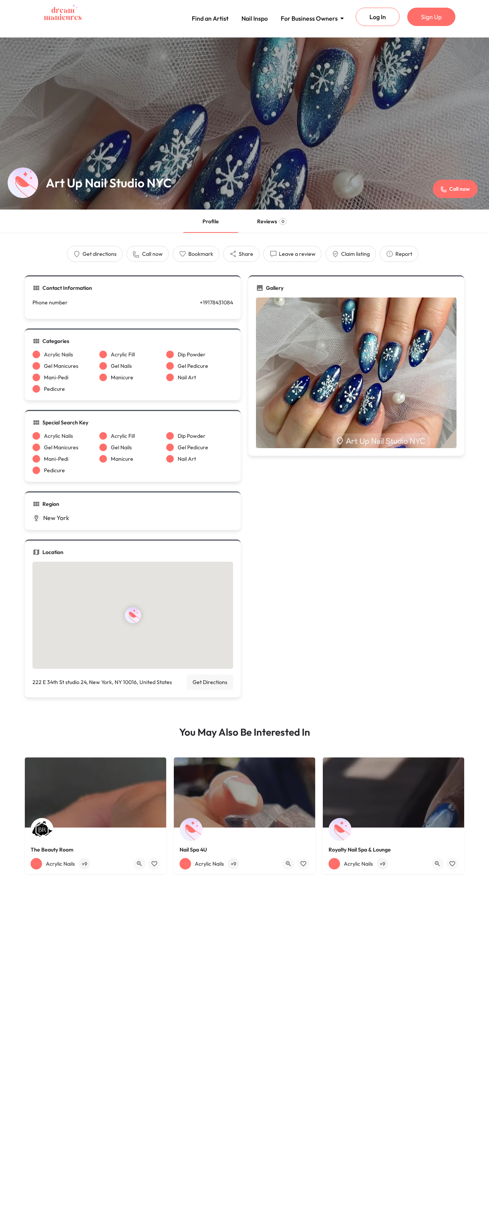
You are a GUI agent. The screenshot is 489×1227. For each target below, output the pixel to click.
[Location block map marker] (133, 615)
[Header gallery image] (244, 123)
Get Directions (210, 682)
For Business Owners (309, 18)
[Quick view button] (139, 864)
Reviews (270, 221)
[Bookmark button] (154, 864)
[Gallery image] (356, 372)
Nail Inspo (254, 18)
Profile (210, 221)
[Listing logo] (23, 182)
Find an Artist (210, 18)
